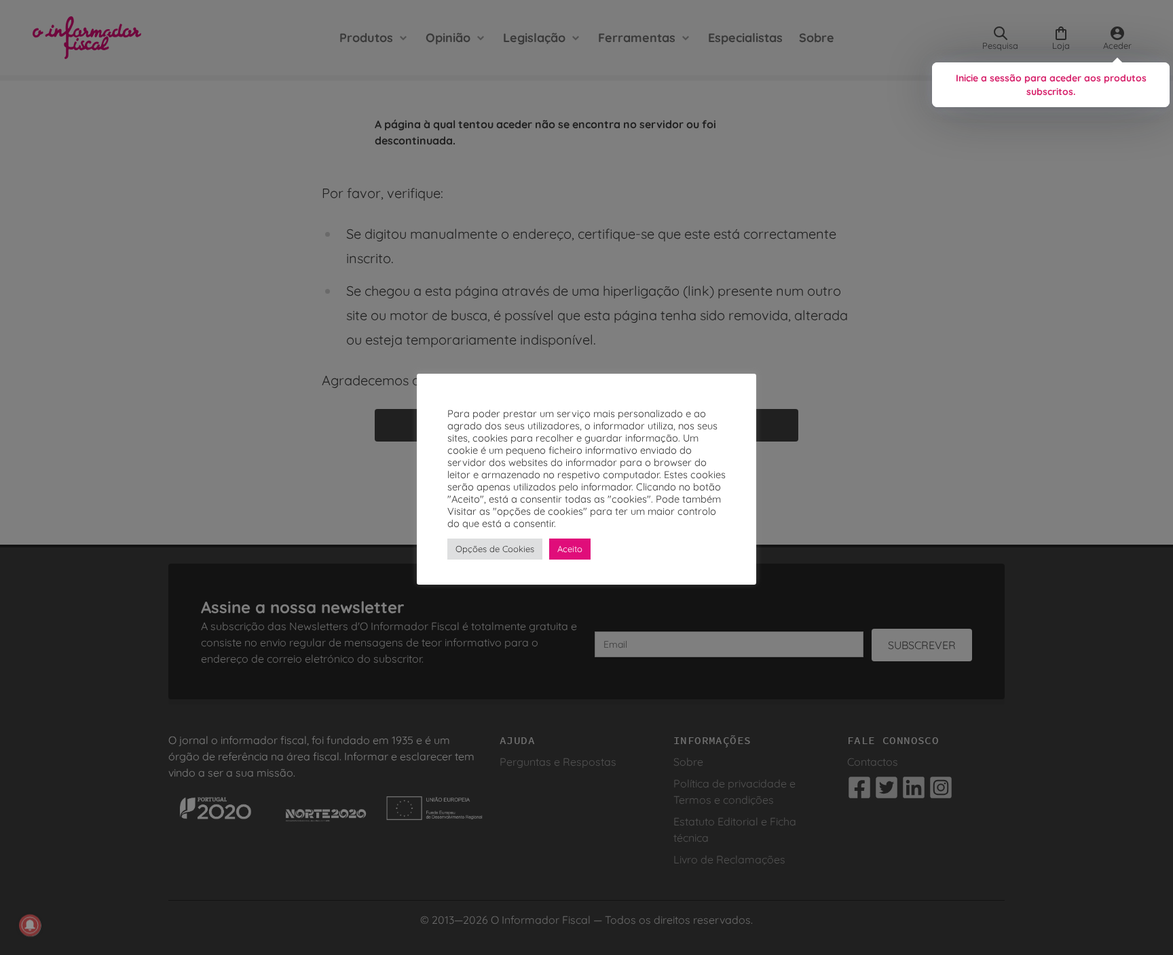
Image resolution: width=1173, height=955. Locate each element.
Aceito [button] (569, 548)
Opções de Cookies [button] (494, 548)
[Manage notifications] (30, 925)
